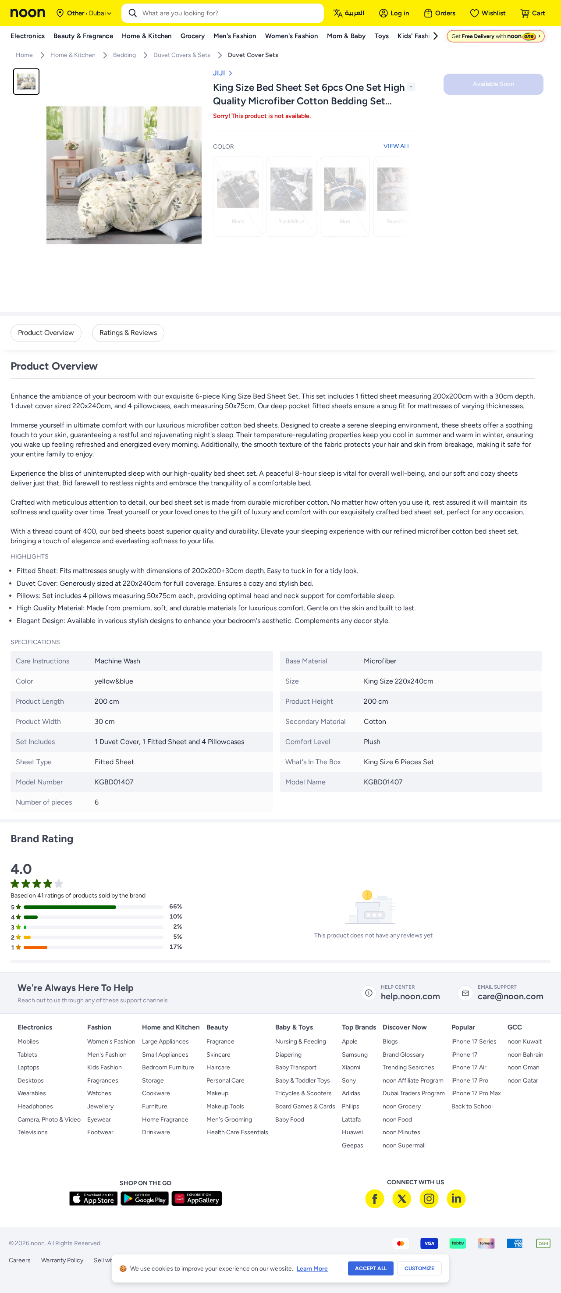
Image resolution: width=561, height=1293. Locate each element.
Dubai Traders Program (414, 1093)
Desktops (31, 1080)
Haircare (218, 1067)
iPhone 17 (464, 1054)
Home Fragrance (165, 1119)
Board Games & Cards (305, 1106)
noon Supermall (404, 1145)
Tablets (27, 1054)
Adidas (351, 1093)
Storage (153, 1080)
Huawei (352, 1132)
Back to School (472, 1106)
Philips (350, 1106)
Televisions (33, 1132)
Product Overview (46, 332)
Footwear (100, 1132)
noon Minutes (401, 1132)
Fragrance (220, 1041)
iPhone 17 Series (474, 1041)
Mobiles (28, 1041)
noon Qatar (523, 1080)
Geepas (352, 1145)
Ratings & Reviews (128, 332)
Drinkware (156, 1132)
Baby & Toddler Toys (302, 1080)
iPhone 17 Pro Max (476, 1093)
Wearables (32, 1093)
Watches (99, 1093)
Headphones (35, 1106)
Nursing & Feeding (300, 1041)
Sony (349, 1080)
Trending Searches (408, 1067)
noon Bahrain (525, 1054)
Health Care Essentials (237, 1132)
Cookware (156, 1093)
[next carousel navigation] (402, 196)
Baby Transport (295, 1067)
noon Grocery (402, 1106)
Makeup (217, 1093)
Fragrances (102, 1080)
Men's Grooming (229, 1119)
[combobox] (231, 13)
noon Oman (524, 1067)
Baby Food (289, 1119)
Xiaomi (351, 1067)
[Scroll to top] (537, 1266)
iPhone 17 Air (468, 1067)
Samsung (355, 1054)
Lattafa (351, 1119)
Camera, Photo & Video (49, 1119)
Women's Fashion (111, 1041)
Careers (20, 1260)
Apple (350, 1041)
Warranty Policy (62, 1260)
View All (396, 146)
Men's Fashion (107, 1054)
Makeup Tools (225, 1106)
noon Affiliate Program (413, 1080)
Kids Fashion (104, 1067)
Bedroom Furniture (168, 1067)
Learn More (312, 1268)
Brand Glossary (403, 1054)
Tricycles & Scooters (303, 1093)
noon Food (397, 1119)
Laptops (28, 1067)
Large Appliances (165, 1041)
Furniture (154, 1106)
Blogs (390, 1041)
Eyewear (99, 1119)
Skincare (218, 1054)
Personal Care (225, 1080)
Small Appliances (165, 1054)
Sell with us (109, 1260)
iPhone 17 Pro (469, 1080)
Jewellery (100, 1106)
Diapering (288, 1054)
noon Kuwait (525, 1041)
